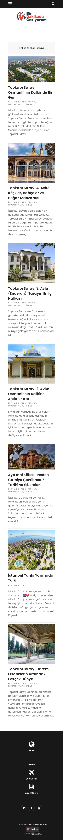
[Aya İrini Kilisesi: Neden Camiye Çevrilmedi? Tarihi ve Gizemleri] (31, 456)
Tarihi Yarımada (29, 102)
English (32, 829)
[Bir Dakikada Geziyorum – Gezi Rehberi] (32, 21)
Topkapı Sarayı (15, 104)
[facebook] (31, 808)
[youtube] (39, 808)
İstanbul (15, 102)
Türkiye (28, 104)
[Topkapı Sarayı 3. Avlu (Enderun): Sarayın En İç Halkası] (31, 263)
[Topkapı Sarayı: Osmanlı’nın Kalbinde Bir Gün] (31, 69)
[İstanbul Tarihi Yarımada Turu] (31, 550)
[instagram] (24, 808)
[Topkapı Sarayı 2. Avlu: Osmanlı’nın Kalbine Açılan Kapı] (31, 364)
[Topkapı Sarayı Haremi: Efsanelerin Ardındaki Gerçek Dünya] (31, 644)
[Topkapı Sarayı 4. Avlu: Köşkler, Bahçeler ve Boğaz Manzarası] (31, 163)
